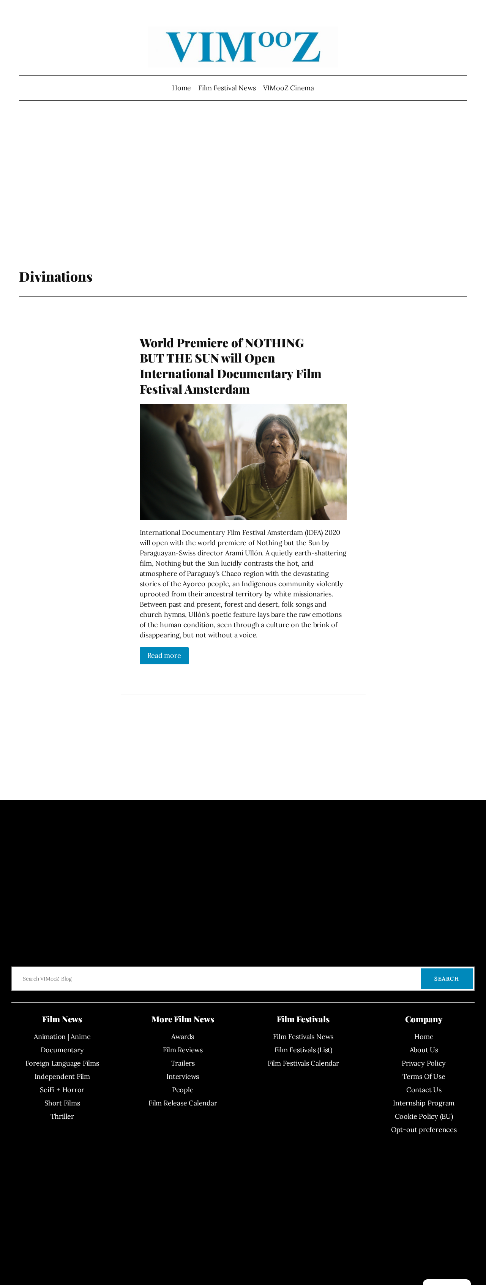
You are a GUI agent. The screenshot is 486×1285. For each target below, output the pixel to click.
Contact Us (424, 1089)
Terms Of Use (423, 1076)
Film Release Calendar (182, 1103)
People (183, 1089)
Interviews (182, 1076)
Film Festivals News (303, 1036)
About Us (424, 1049)
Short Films (62, 1103)
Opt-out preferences (424, 1129)
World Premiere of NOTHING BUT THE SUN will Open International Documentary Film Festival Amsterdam (231, 366)
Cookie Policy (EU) (424, 1116)
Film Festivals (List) (303, 1049)
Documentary (62, 1049)
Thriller (62, 1116)
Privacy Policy (424, 1063)
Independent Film (62, 1076)
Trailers (183, 1063)
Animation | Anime (62, 1036)
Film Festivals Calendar (303, 1063)
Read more (164, 655)
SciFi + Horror (62, 1089)
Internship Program (423, 1103)
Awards (182, 1036)
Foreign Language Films (62, 1063)
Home (181, 88)
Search (446, 978)
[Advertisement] (243, 188)
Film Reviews (183, 1049)
